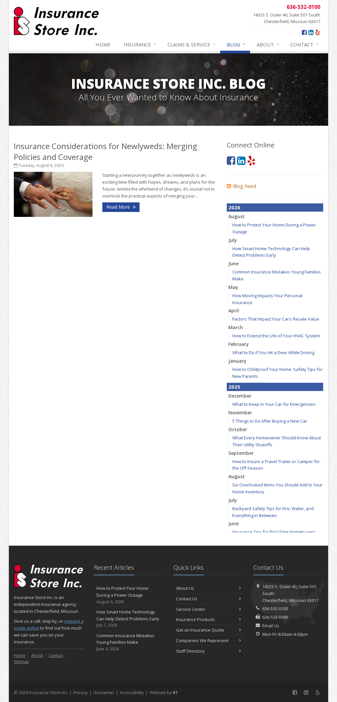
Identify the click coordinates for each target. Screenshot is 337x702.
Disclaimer (103, 692)
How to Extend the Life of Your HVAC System (276, 336)
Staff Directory (190, 651)
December (239, 396)
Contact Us (186, 599)
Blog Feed (244, 186)
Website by (163, 692)
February (238, 344)
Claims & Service (192, 44)
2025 (234, 386)
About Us (185, 588)
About (268, 44)
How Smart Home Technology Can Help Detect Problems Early (127, 618)
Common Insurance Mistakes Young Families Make (125, 642)
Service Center (190, 609)
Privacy (80, 692)
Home (103, 44)
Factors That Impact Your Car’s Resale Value (275, 319)
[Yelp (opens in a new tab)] (317, 32)
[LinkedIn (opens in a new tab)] (310, 32)
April (233, 310)
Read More (118, 207)
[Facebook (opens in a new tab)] (304, 32)
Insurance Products (195, 619)
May (233, 287)
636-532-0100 (275, 608)
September (241, 453)
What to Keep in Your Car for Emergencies (274, 404)
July (232, 240)
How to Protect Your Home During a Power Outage (122, 595)
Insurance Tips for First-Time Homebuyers (274, 532)
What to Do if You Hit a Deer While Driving (273, 352)
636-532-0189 (275, 617)
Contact (304, 44)
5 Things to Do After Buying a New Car (269, 421)
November (240, 412)
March (235, 327)
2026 (234, 207)
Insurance (140, 44)
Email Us (270, 626)
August (236, 216)
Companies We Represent (202, 640)
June (233, 263)
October (237, 429)
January (237, 361)
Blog (236, 44)
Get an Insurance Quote (200, 630)
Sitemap (21, 661)
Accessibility (132, 692)
